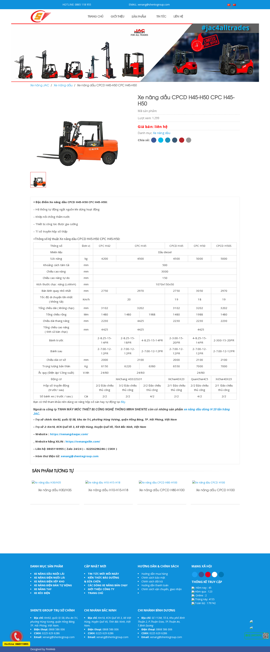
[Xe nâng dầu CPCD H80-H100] (162, 482)
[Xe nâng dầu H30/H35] (55, 482)
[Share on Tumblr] (174, 140)
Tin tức (161, 16)
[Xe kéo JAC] (40, 16)
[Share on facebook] (153, 140)
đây (123, 402)
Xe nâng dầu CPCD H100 (215, 490)
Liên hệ (178, 16)
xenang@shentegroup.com (79, 456)
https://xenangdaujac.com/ (69, 434)
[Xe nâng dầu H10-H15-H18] (108, 482)
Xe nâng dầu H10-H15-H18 (108, 490)
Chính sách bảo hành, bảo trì (158, 593)
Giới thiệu (117, 16)
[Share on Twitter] (160, 140)
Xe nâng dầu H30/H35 (54, 490)
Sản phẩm (139, 17)
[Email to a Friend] (188, 140)
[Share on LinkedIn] (167, 140)
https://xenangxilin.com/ (83, 441)
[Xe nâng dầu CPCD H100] (215, 482)
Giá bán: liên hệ (153, 126)
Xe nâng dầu (161, 133)
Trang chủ (96, 16)
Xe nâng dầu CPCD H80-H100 (161, 490)
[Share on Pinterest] (181, 140)
